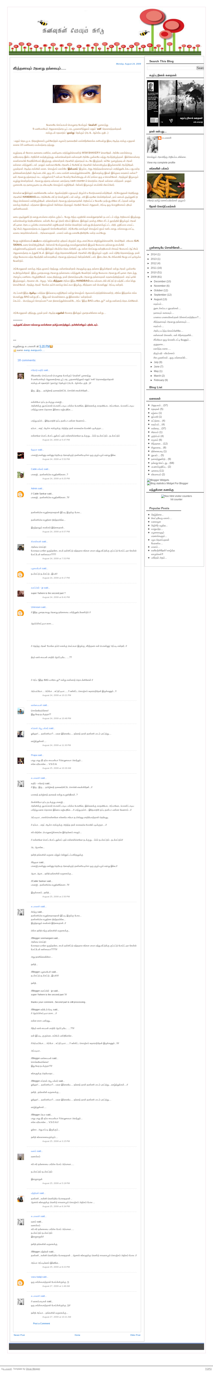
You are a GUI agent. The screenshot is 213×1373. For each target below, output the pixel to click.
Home (77, 1335)
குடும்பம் (155, 436)
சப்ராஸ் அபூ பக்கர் (39, 728)
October (158, 290)
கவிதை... (156, 428)
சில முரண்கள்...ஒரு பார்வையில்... (170, 357)
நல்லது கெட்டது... (160, 463)
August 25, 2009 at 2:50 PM (56, 896)
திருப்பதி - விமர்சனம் (164, 353)
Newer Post (19, 1335)
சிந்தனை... (156, 443)
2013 (154, 259)
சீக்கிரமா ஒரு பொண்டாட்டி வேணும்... (172, 339)
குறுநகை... (159, 344)
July (156, 362)
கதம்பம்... (158, 303)
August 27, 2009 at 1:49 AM (56, 1286)
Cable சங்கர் (37, 469)
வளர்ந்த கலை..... (162, 348)
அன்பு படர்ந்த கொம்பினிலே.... (168, 330)
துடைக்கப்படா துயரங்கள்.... (167, 308)
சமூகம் (154, 439)
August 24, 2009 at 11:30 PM (56, 745)
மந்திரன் (35, 1193)
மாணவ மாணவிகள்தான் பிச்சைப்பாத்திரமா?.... (177, 317)
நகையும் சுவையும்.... (164, 312)
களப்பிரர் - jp (37, 587)
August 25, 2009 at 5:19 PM (56, 1183)
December (160, 281)
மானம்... (155, 546)
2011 (154, 267)
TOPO (208, 1369)
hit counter (176, 499)
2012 (154, 263)
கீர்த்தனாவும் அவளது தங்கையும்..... (172, 321)
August (158, 299)
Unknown (36, 607)
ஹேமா (34, 449)
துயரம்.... (155, 455)
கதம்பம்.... (159, 326)
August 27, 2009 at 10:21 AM (56, 1317)
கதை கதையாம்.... (34, 350)
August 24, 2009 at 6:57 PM (56, 531)
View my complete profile (161, 162)
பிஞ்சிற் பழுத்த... (159, 525)
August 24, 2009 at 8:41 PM (56, 597)
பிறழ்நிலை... (157, 514)
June (157, 366)
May (156, 371)
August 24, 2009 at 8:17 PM (56, 578)
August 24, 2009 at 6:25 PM (56, 478)
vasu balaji (36, 1277)
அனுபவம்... (157, 405)
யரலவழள (156, 521)
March (158, 375)
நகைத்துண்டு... (159, 459)
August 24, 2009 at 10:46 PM (56, 718)
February (159, 380)
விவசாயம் (156, 474)
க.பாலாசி (35, 778)
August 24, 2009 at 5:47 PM (56, 440)
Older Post (135, 1335)
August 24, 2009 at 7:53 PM (56, 558)
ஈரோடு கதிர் (37, 370)
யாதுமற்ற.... (157, 529)
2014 (154, 254)
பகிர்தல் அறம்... (159, 557)
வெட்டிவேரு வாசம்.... (161, 518)
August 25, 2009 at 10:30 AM (56, 768)
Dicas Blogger (33, 1369)
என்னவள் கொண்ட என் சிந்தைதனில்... (173, 335)
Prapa (34, 755)
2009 (154, 276)
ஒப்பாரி (154, 416)
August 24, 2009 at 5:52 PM (56, 459)
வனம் (33, 1151)
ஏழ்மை (154, 413)
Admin (34, 488)
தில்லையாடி (157, 451)
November (160, 285)
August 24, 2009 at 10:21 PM (56, 695)
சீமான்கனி (36, 541)
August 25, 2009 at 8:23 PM (56, 1267)
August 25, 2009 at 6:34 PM (56, 1206)
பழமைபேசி (36, 568)
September (160, 294)
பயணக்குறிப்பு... (159, 466)
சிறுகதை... (156, 447)
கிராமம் (155, 432)
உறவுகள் (155, 409)
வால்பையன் (36, 705)
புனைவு (155, 470)
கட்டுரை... (156, 420)
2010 (154, 272)
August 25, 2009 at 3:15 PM (56, 1141)
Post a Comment (41, 1323)
